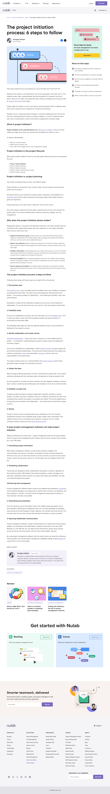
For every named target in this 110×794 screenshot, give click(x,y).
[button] (98, 726)
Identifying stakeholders (15, 338)
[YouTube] (30, 777)
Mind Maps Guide (70, 763)
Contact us (103, 10)
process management (14, 572)
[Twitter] (17, 777)
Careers (87, 739)
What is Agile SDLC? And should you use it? (16, 607)
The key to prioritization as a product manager (88, 75)
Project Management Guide (73, 736)
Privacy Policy (88, 760)
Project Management (32, 736)
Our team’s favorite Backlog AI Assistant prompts (87, 86)
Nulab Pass (10, 742)
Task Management (31, 739)
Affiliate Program (89, 751)
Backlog (60, 539)
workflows (62, 488)
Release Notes (50, 757)
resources (41, 353)
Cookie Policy (88, 763)
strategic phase (12, 197)
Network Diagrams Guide (72, 757)
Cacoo (9, 739)
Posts (26, 17)
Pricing (9, 745)
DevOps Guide (69, 751)
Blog (86, 742)
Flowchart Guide (70, 766)
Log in (91, 3)
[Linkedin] (21, 777)
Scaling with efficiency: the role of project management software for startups (56, 609)
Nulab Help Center (51, 736)
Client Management (31, 757)
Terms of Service (89, 766)
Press (86, 745)
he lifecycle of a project (44, 130)
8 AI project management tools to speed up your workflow (88, 70)
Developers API (50, 742)
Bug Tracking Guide (71, 739)
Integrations (10, 751)
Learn (8, 17)
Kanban (28, 748)
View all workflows (31, 760)
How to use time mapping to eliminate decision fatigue (89, 80)
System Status (50, 739)
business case (14, 290)
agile (9, 602)
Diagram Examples (51, 751)
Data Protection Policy (91, 754)
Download (10, 754)
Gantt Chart (29, 751)
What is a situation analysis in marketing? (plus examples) (35, 608)
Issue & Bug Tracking (32, 742)
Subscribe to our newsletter (78, 773)
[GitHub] (26, 777)
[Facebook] (9, 777)
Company (87, 736)
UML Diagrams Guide (71, 760)
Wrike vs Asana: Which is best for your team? (88, 95)
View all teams (30, 763)
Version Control (30, 745)
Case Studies (10, 748)
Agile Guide (68, 748)
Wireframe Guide (70, 745)
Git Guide (68, 742)
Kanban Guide (69, 754)
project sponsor (48, 361)
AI (27, 3)
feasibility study (56, 316)
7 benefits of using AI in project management (88, 91)
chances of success (15, 101)
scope (24, 353)
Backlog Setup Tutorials (52, 754)
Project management (18, 17)
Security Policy (89, 757)
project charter (46, 348)
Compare (48, 748)
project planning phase (38, 421)
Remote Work (30, 754)
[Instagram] (13, 777)
